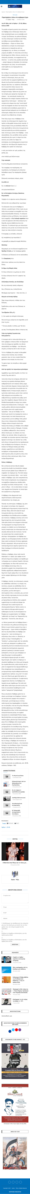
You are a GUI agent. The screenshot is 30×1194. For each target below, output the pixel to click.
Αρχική (3, 11)
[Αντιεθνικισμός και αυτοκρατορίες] (6, 805)
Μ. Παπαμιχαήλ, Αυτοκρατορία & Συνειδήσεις (16, 812)
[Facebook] (9, 1182)
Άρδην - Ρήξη (11, 19)
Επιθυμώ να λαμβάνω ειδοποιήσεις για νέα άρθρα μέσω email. (14, 940)
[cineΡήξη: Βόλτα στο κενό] (6, 798)
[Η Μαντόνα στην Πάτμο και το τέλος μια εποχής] (15, 851)
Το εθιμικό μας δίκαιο (17, 775)
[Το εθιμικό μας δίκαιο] (6, 776)
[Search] (28, 6)
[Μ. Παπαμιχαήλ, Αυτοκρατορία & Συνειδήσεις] (6, 813)
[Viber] (20, 1182)
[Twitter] (13, 1182)
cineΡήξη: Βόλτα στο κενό (18, 797)
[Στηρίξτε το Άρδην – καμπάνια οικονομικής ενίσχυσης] (6, 959)
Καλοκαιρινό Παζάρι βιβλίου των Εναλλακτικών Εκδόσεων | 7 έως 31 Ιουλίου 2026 (20, 979)
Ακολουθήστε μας (7, 1016)
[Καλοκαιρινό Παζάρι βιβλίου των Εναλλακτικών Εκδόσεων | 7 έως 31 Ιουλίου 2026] (6, 979)
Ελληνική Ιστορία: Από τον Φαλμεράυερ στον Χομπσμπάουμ (19, 783)
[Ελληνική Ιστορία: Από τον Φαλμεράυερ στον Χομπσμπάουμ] (6, 784)
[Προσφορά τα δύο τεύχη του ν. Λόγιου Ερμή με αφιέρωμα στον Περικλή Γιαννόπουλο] (6, 991)
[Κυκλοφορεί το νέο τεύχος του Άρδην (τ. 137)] (6, 1002)
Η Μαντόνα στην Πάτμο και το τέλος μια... (15, 863)
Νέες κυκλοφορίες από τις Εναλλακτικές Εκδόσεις (20, 968)
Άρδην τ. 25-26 (6, 827)
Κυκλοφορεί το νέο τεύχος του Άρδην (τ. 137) (20, 1000)
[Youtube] (17, 1182)
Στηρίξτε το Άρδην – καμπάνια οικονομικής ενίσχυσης (19, 958)
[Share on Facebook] (13, 833)
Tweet (4, 823)
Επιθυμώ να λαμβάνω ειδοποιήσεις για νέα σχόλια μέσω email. (14, 934)
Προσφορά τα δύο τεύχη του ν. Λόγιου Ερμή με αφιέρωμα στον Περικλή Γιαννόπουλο (20, 990)
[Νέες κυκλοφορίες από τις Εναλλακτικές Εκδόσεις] (6, 970)
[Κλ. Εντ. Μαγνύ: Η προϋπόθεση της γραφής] (6, 791)
